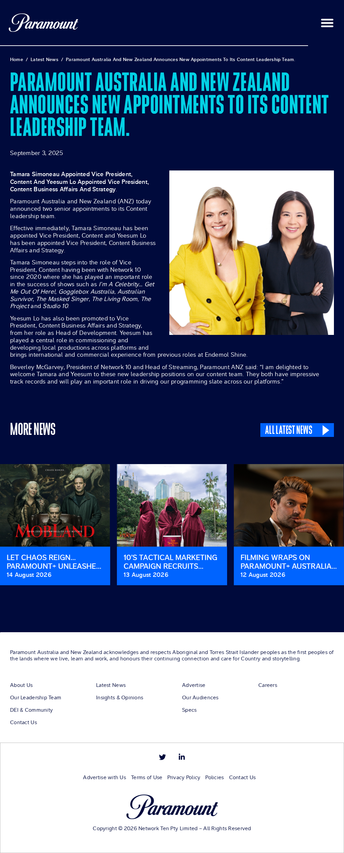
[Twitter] (162, 757)
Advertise (194, 685)
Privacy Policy (183, 777)
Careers (267, 685)
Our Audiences (200, 697)
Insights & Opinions (119, 697)
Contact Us (23, 722)
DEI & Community (31, 710)
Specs (189, 710)
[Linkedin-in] (181, 757)
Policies (214, 777)
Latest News (111, 685)
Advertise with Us (104, 777)
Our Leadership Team (35, 697)
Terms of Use (146, 777)
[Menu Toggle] (327, 23)
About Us (21, 685)
